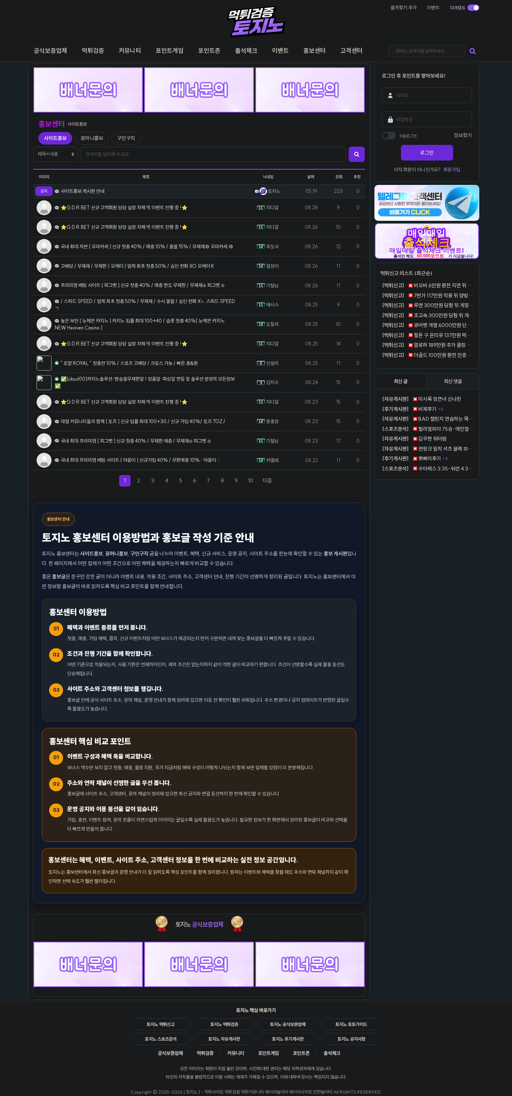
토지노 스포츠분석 (161, 1039)
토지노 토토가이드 (351, 1024)
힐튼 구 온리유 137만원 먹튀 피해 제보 (427, 335)
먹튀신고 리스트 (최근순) (406, 273)
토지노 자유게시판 (224, 1039)
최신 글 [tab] (401, 381)
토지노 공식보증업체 (287, 1024)
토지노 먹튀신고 (160, 1024)
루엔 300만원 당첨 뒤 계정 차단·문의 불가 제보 (427, 305)
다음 (269, 480)
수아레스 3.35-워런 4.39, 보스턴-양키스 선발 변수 (427, 468)
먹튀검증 (205, 1053)
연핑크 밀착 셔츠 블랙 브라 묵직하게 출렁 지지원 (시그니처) (427, 448)
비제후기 (409, 409)
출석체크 (332, 1053)
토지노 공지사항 (351, 1039)
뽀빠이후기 (411, 458)
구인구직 (126, 138)
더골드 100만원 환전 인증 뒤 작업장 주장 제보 (427, 355)
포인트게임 (268, 1053)
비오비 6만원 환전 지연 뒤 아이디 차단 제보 (427, 285)
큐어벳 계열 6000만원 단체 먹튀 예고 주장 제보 (427, 325)
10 (250, 480)
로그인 (427, 152)
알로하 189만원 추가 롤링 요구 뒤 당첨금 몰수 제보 (427, 345)
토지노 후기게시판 (288, 1039)
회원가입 (451, 169)
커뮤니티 (235, 1053)
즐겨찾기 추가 (403, 8)
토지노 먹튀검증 (224, 1024)
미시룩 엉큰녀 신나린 (421, 399)
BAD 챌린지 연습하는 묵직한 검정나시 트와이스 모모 (427, 418)
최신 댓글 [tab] (453, 381)
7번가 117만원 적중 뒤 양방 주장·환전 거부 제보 (427, 295)
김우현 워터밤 (414, 438)
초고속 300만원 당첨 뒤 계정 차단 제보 (427, 315)
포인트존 (301, 1053)
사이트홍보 (55, 138)
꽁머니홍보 (91, 138)
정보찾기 (463, 135)
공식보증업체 (170, 1053)
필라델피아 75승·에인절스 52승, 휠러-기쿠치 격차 (427, 429)
